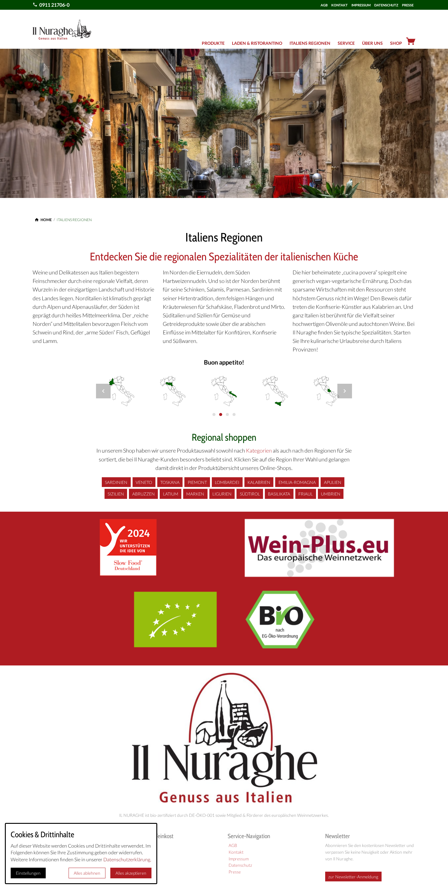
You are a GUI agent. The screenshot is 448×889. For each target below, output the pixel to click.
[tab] (213, 414)
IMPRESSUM (361, 5)
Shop (396, 43)
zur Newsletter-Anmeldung (353, 876)
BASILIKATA (279, 493)
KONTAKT (339, 5)
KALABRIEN (258, 482)
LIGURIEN (222, 493)
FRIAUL (305, 493)
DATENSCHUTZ (386, 5)
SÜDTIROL (250, 493)
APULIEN (332, 482)
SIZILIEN (116, 493)
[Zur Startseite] (62, 29)
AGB (324, 5)
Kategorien (259, 450)
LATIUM (170, 493)
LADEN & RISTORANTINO (257, 43)
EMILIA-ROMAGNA (297, 482)
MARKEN (195, 493)
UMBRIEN (330, 493)
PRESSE (408, 5)
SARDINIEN (116, 482)
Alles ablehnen (87, 873)
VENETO (144, 482)
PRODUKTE (213, 43)
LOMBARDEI (227, 482)
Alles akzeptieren (131, 873)
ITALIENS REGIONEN (310, 43)
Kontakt (236, 852)
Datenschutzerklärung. (127, 859)
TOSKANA (170, 482)
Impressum (239, 858)
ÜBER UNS (372, 43)
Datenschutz (240, 865)
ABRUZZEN (143, 493)
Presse (235, 872)
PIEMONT (197, 482)
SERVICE (346, 43)
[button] (103, 391)
